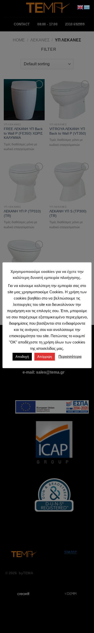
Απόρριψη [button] (44, 357)
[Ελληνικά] (87, 7)
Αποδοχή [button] (22, 357)
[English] (80, 7)
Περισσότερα (69, 356)
